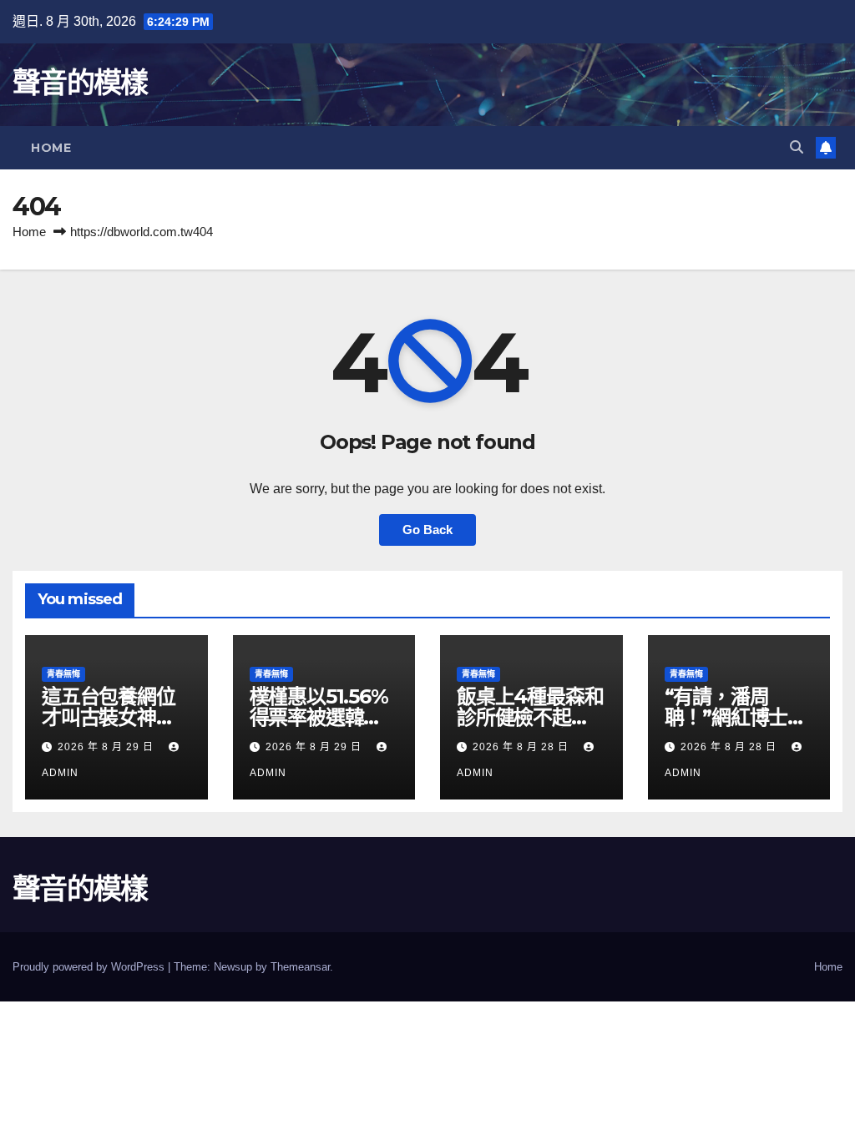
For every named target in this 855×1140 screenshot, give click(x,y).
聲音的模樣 (80, 82)
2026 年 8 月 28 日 (522, 747)
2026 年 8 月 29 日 (107, 747)
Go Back (427, 529)
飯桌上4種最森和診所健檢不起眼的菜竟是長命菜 (530, 717)
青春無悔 (63, 673)
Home (51, 147)
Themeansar (300, 967)
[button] (796, 147)
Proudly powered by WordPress (90, 967)
